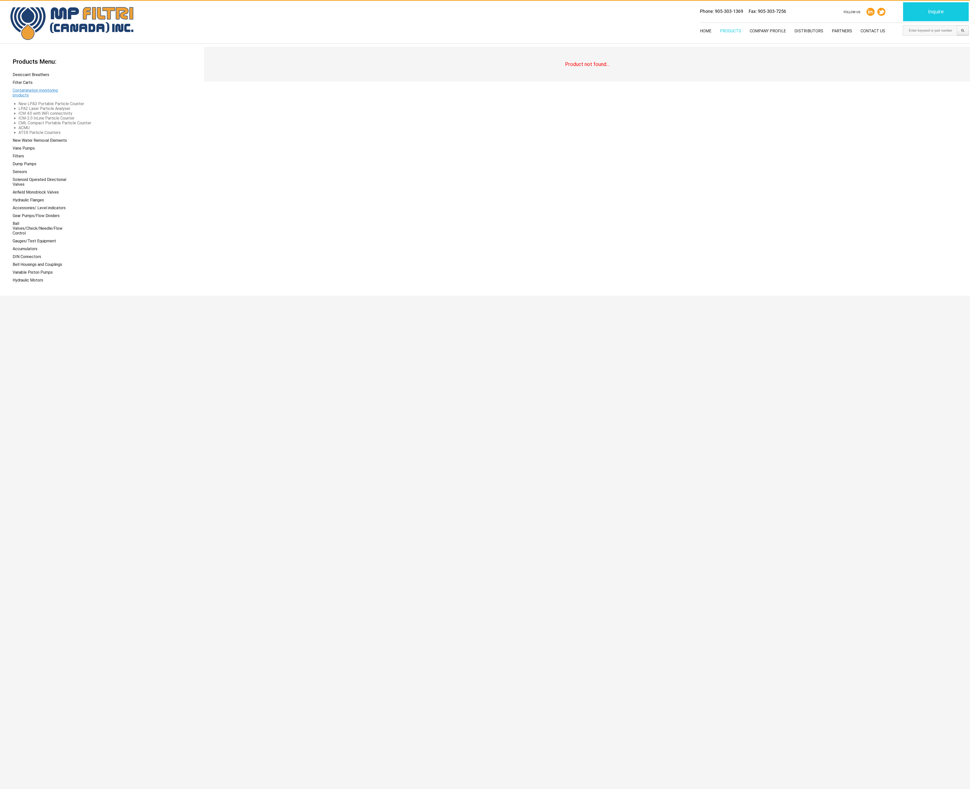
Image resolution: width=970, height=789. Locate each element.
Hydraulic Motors (28, 280)
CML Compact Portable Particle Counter (54, 123)
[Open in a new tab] (881, 12)
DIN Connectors (27, 256)
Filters (18, 156)
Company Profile (768, 31)
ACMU (24, 127)
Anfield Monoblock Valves (36, 192)
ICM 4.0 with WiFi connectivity (45, 113)
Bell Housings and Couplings (37, 264)
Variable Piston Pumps (33, 272)
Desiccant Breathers (31, 74)
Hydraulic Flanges (28, 200)
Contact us (873, 31)
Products (730, 31)
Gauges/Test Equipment (34, 241)
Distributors (808, 31)
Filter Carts (23, 82)
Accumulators (25, 248)
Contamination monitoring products (35, 93)
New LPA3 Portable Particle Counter (51, 103)
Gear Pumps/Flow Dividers (36, 215)
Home (705, 31)
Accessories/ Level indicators (39, 207)
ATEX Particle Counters (39, 132)
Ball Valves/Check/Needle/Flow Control (37, 228)
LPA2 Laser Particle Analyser (44, 108)
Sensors (20, 171)
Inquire (936, 12)
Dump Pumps (24, 163)
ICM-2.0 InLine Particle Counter (46, 118)
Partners (842, 31)
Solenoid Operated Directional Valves (39, 182)
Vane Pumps (24, 148)
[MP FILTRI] (71, 24)
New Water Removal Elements (40, 140)
